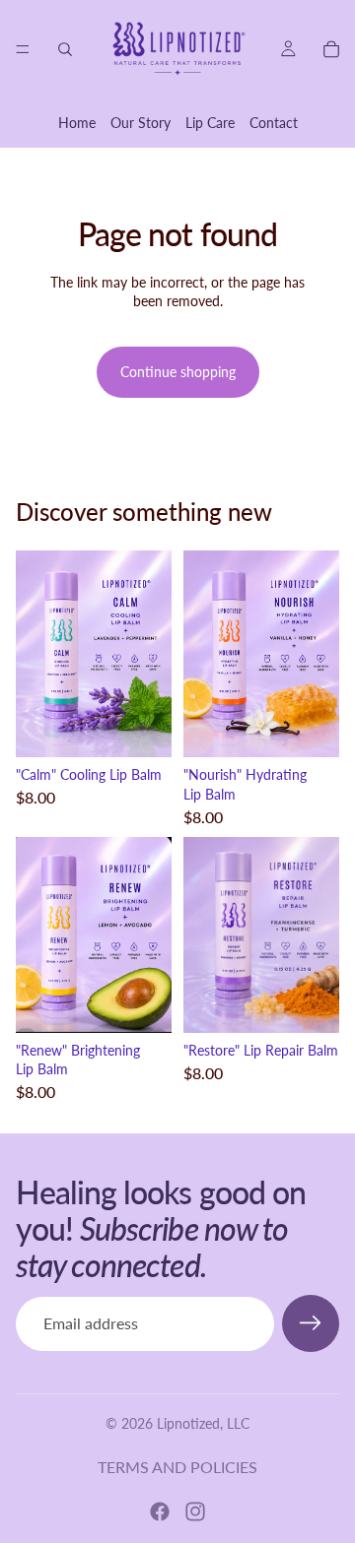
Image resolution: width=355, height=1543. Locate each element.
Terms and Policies (177, 1466)
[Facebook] (160, 1511)
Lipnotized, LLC (203, 1423)
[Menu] (22, 49)
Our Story (140, 122)
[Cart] (331, 49)
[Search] (65, 49)
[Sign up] (310, 1323)
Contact (273, 122)
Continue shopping (178, 371)
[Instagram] (195, 1511)
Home (77, 122)
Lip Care (210, 122)
